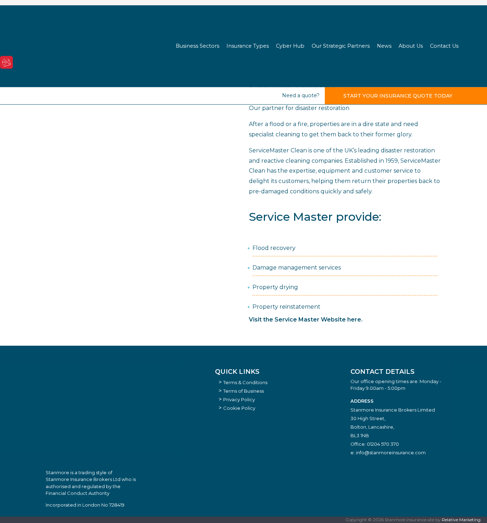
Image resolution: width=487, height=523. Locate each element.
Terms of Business (243, 391)
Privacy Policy (239, 399)
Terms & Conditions (245, 382)
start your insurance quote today (397, 96)
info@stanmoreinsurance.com (391, 452)
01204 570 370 (383, 444)
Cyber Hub (290, 46)
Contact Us (444, 46)
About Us (411, 46)
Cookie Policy (239, 408)
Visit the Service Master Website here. (306, 319)
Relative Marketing (461, 519)
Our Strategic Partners (341, 46)
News (384, 46)
